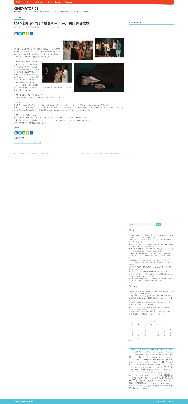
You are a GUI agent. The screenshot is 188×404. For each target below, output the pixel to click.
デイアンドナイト (158, 364)
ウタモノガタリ (145, 357)
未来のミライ (157, 383)
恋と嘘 (170, 381)
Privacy (58, 2)
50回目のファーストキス (153, 349)
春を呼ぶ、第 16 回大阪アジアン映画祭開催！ (143, 271)
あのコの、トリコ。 (142, 352)
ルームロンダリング (147, 375)
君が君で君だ (156, 377)
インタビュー (39, 2)
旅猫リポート (148, 383)
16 (132, 333)
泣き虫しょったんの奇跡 (147, 386)
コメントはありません (53, 27)
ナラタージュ (159, 367)
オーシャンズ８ (153, 357)
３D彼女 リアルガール (141, 388)
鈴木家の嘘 (160, 386)
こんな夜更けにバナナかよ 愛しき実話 (160, 354)
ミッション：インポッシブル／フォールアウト (159, 372)
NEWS (18, 2)
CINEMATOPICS (26, 8)
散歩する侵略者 (136, 383)
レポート (28, 2)
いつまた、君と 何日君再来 (162, 352)
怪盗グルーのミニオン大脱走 (158, 381)
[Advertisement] (151, 122)
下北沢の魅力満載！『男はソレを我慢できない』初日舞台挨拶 (31, 153)
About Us (68, 2)
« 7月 (130, 340)
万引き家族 (159, 374)
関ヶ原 (132, 388)
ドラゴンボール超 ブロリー (145, 367)
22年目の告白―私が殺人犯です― (138, 349)
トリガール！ (134, 367)
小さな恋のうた (143, 381)
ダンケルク (150, 364)
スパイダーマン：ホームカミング (139, 364)
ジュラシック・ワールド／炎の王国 (146, 359)
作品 (49, 2)
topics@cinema (20, 27)
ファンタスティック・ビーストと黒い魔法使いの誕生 (150, 368)
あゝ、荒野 (152, 352)
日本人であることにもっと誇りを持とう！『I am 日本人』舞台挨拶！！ (101, 153)
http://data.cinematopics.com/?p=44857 (27, 143)
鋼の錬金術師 (168, 386)
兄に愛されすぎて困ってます (140, 378)
